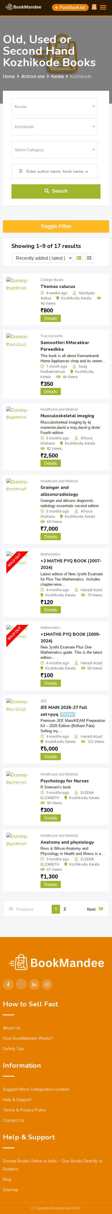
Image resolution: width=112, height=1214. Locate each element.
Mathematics (50, 554)
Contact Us (13, 1120)
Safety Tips (13, 1048)
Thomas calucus (57, 286)
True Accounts (51, 336)
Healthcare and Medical (59, 409)
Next (91, 909)
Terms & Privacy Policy (24, 1110)
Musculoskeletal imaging (67, 416)
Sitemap (10, 1189)
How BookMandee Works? (28, 1038)
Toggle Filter (56, 226)
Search (59, 191)
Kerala (86, 298)
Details (50, 318)
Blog (7, 1179)
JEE (43, 701)
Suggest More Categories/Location (36, 1089)
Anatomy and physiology (67, 842)
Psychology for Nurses (64, 781)
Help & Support (17, 1099)
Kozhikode (70, 298)
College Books (51, 280)
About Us (11, 1028)
